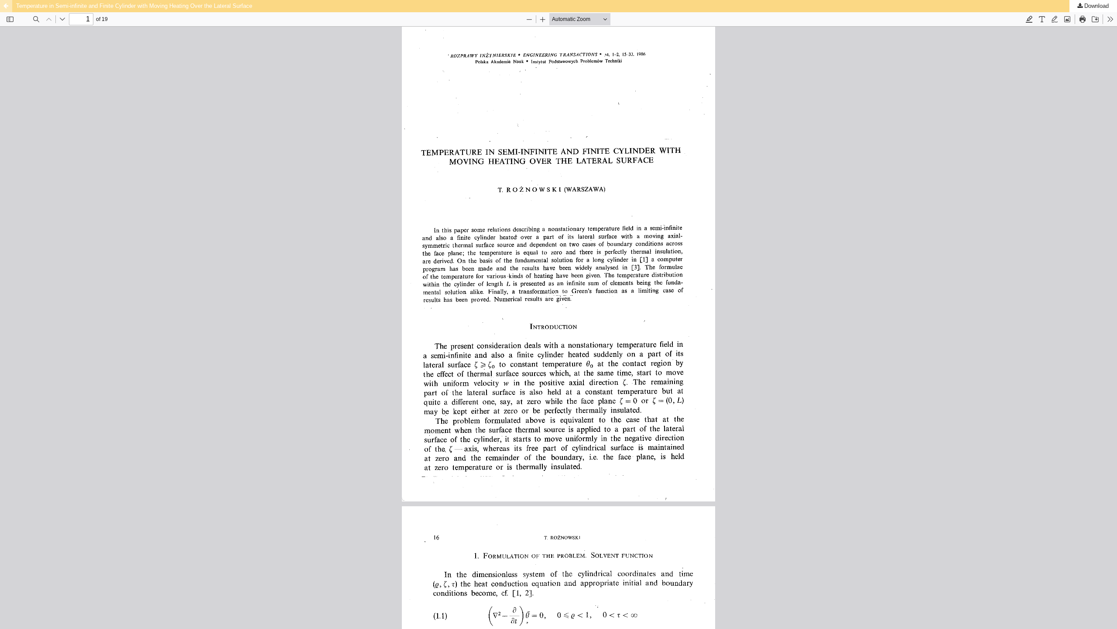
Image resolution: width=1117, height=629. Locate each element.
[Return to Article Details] (6, 6)
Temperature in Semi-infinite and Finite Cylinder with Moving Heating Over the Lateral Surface (134, 6)
